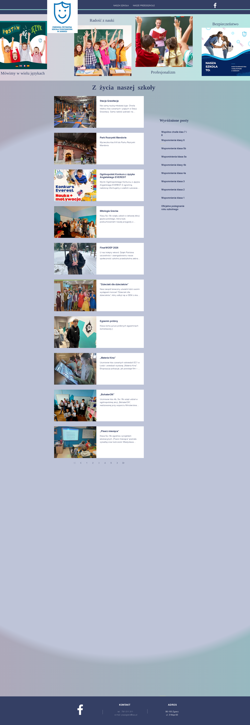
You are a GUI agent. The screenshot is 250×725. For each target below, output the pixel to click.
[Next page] (117, 463)
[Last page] (123, 463)
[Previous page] (80, 463)
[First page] (74, 463)
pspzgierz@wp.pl (129, 714)
